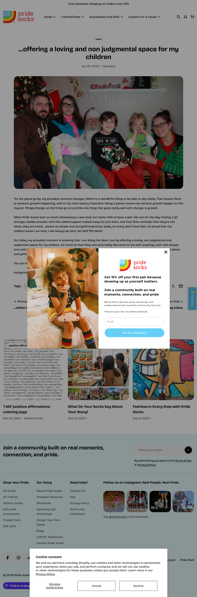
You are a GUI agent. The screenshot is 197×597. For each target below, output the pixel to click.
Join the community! (134, 332)
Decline (138, 586)
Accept (96, 586)
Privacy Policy (45, 574)
